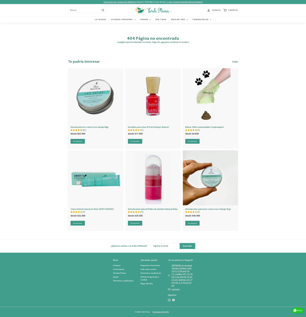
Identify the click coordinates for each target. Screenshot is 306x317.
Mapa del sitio (146, 283)
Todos (235, 61)
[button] (77, 130)
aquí (163, 42)
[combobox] (87, 10)
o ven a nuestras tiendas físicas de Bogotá (184, 2)
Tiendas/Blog (200, 19)
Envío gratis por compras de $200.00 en (120, 2)
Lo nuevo (100, 19)
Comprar (117, 265)
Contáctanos (118, 269)
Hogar (144, 19)
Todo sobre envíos (148, 269)
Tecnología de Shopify (160, 312)
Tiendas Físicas (119, 273)
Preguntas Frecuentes (150, 265)
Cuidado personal (122, 19)
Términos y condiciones (123, 280)
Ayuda (116, 277)
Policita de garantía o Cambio (149, 278)
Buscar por (178, 19)
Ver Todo (161, 19)
